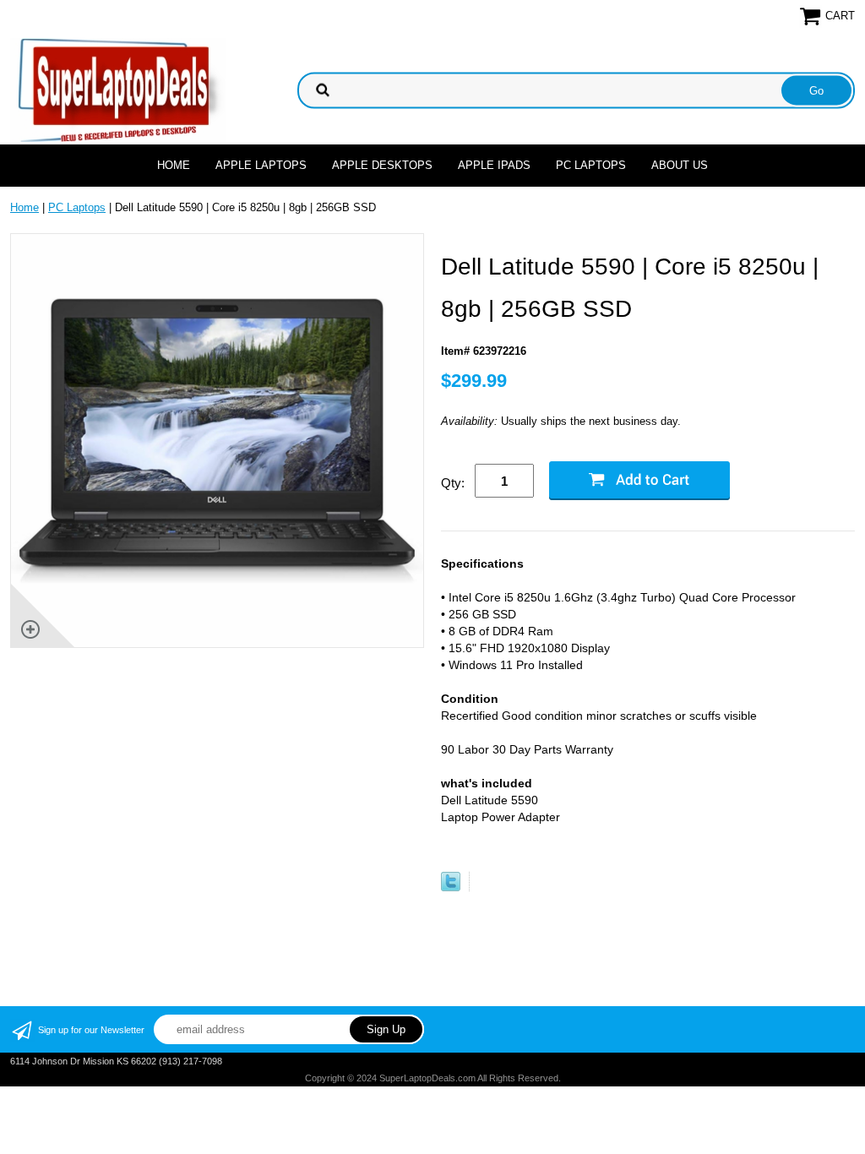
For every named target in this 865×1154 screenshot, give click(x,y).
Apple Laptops (261, 165)
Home (173, 165)
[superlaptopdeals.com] (118, 89)
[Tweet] (450, 887)
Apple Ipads (494, 165)
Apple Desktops (382, 165)
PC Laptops (591, 165)
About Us (679, 165)
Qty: (453, 483)
